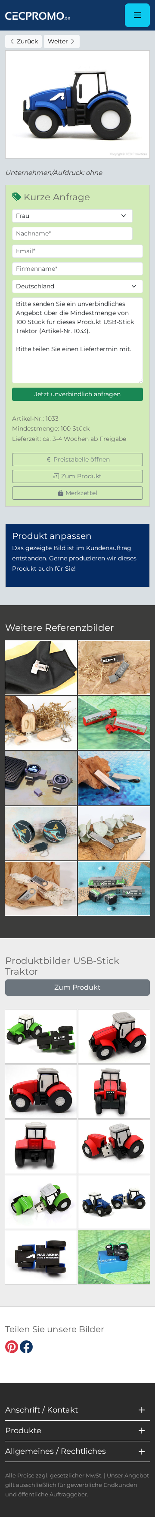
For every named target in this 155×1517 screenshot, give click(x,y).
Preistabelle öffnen (81, 459)
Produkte (23, 1430)
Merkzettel (80, 493)
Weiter (59, 41)
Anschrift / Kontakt (41, 1410)
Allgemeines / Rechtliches (55, 1451)
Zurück (26, 41)
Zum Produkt (80, 476)
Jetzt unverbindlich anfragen (77, 394)
